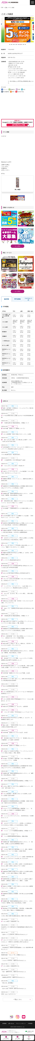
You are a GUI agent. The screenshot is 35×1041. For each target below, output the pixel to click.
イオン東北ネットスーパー (6, 1039)
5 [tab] (16, 44)
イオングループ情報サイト (14, 1032)
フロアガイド (28, 298)
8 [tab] (21, 44)
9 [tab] (23, 44)
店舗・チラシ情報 (9, 7)
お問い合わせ (11, 1023)
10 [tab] (25, 44)
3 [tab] (13, 44)
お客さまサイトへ (12, 1030)
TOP (2, 7)
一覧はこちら (17, 999)
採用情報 (4, 1023)
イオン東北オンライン (17, 1039)
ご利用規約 (30, 1023)
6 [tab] (18, 44)
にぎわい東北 (29, 1039)
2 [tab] (11, 44)
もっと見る (17, 246)
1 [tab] (9, 44)
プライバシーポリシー (21, 1023)
